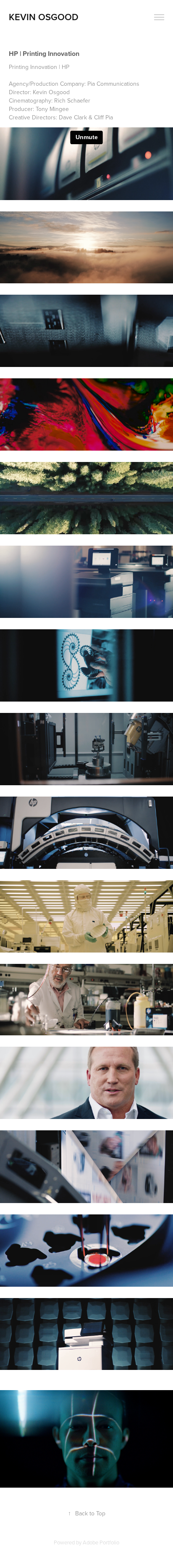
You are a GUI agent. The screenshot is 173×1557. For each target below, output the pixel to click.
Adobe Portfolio (101, 1542)
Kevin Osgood (44, 17)
